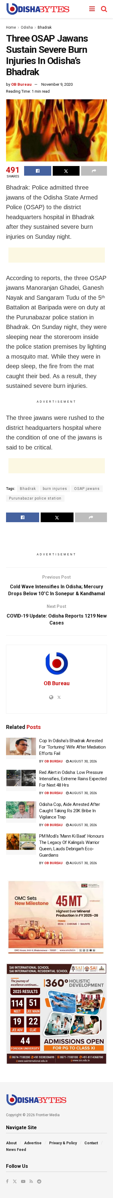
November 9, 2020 (57, 84)
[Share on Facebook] (37, 171)
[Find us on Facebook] (7, 1181)
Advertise (33, 1143)
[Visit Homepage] (38, 9)
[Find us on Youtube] (23, 1181)
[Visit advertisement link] (56, 917)
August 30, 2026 (83, 761)
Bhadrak (45, 27)
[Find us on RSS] (31, 1181)
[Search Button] (104, 9)
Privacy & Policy (63, 1143)
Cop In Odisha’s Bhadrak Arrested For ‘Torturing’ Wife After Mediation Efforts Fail (72, 747)
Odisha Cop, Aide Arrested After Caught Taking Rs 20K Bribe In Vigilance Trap (69, 811)
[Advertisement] (56, 255)
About (11, 1143)
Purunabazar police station (35, 498)
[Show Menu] (92, 9)
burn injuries (55, 489)
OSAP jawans (87, 489)
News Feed (16, 1150)
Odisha (27, 27)
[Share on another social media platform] (94, 171)
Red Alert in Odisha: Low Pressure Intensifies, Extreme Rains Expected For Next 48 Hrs (73, 779)
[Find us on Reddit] (39, 1181)
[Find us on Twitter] (15, 1181)
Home (11, 27)
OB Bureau (21, 84)
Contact (91, 1143)
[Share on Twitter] (66, 171)
